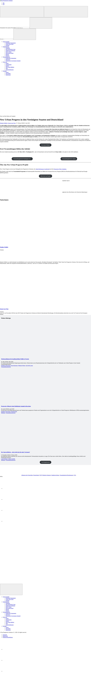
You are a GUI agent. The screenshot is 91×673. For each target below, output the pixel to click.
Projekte (7, 45)
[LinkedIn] (13, 649)
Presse (7, 72)
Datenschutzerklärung (8, 637)
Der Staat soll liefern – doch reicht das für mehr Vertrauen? (15, 452)
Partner (7, 65)
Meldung (3, 412)
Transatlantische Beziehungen (66, 475)
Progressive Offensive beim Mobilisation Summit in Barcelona (16, 406)
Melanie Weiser (21, 365)
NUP (40, 475)
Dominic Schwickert (5, 365)
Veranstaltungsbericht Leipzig (69, 158)
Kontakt (4, 71)
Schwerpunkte (6, 41)
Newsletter (8, 73)
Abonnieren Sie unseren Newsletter (8, 27)
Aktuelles (8, 48)
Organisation (8, 64)
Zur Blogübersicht (45, 462)
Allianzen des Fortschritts (27, 475)
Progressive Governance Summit (13, 60)
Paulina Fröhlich (3, 123)
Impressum (8, 74)
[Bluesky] (13, 660)
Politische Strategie (46, 475)
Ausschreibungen (10, 69)
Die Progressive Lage (10, 49)
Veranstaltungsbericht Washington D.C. (22, 158)
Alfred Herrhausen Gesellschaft (42, 169)
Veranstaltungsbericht (6, 366)
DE (3, 3)
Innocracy (8, 59)
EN (3, 4)
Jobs (7, 68)
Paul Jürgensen (14, 365)
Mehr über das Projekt (45, 176)
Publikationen (6, 46)
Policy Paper (8, 51)
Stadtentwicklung (55, 475)
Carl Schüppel (4, 458)
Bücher (7, 54)
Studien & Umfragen (10, 50)
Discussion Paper (9, 53)
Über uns (5, 62)
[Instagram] (13, 671)
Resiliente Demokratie (11, 43)
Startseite (5, 634)
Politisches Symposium (11, 58)
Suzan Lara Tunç (12, 123)
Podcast (7, 55)
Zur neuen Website (45, 145)
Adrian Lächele (11, 458)
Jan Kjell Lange (29, 365)
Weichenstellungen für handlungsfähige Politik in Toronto (15, 359)
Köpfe (7, 63)
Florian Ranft (14, 411)
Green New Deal (9, 44)
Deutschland (36, 475)
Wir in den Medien (10, 67)
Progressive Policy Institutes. (60, 169)
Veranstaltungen (6, 57)
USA (75, 475)
